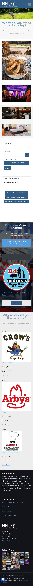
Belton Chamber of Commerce (12, 502)
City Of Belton (6, 511)
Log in (7, 168)
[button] (29, 4)
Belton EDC (6, 507)
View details (16, 303)
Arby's (4, 412)
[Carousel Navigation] (16, 17)
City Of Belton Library (9, 515)
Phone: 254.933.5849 (9, 538)
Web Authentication (18, 163)
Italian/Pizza (6, 465)
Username (8, 143)
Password (7, 151)
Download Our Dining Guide (16, 197)
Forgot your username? (11, 182)
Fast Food (5, 375)
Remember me (11, 159)
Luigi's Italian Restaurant (10, 452)
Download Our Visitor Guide (16, 193)
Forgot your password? (11, 178)
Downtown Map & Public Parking (16, 201)
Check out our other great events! (16, 242)
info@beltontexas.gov (13, 541)
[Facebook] (26, 4)
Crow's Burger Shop (8, 362)
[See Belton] (9, 4)
